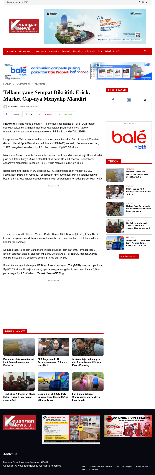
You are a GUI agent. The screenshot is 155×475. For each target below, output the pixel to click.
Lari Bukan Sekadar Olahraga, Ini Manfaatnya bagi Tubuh (86, 397)
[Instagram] (143, 2)
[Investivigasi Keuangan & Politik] (24, 26)
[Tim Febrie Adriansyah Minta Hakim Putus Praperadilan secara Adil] (19, 381)
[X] (146, 2)
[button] (145, 51)
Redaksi (14, 107)
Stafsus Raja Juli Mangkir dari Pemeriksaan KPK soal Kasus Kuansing (86, 362)
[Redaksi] (5, 107)
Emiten (40, 84)
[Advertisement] (53, 208)
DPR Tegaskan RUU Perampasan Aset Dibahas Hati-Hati (52, 362)
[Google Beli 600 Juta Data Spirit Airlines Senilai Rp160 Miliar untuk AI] (53, 381)
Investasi (23, 84)
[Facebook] (139, 2)
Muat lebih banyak (127, 256)
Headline (130, 169)
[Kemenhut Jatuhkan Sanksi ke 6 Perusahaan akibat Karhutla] (19, 347)
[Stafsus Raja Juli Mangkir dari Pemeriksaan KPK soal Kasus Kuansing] (88, 347)
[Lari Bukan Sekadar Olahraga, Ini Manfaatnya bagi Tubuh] (88, 381)
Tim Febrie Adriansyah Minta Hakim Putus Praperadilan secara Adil (19, 397)
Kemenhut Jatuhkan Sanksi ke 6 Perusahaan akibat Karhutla (18, 362)
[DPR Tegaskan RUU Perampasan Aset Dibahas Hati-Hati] (53, 347)
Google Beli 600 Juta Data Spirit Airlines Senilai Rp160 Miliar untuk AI (53, 397)
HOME (7, 84)
